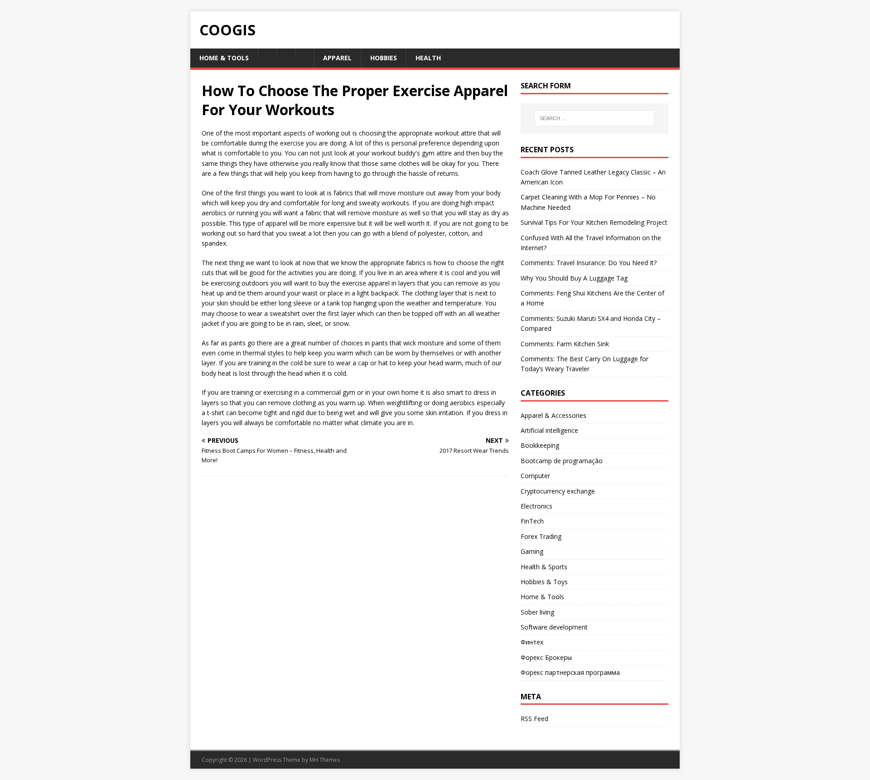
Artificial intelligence (549, 430)
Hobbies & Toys (544, 581)
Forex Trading (541, 536)
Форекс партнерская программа (570, 672)
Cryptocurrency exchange (558, 491)
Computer (535, 475)
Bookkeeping (540, 445)
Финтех (532, 642)
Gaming (532, 551)
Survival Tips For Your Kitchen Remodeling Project (594, 222)
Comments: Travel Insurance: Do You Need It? (589, 262)
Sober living (537, 612)
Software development (554, 627)
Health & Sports (544, 566)
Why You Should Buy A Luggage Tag (574, 278)
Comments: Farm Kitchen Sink (565, 343)
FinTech (532, 521)
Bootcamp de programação (562, 460)
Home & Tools (542, 596)
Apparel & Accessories (553, 415)
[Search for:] (594, 118)
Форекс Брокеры (546, 657)
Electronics (536, 506)
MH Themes (324, 760)
